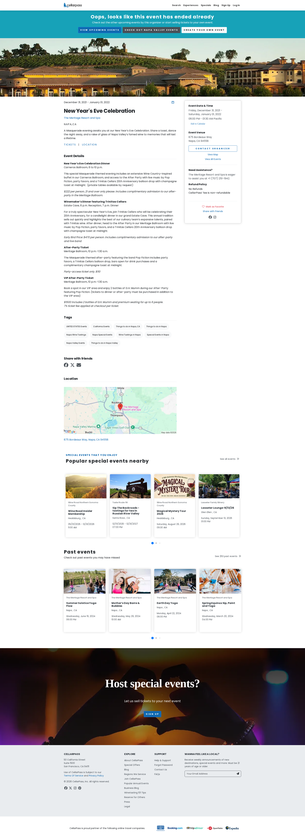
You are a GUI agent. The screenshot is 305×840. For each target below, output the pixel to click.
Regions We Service (135, 774)
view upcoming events (99, 29)
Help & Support (162, 760)
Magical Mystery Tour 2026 (171, 512)
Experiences (190, 5)
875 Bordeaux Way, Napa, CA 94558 (86, 439)
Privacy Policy (96, 775)
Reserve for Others (134, 797)
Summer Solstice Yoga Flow (81, 604)
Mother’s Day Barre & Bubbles (126, 604)
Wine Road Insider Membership (80, 512)
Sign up (152, 714)
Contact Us (160, 769)
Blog (216, 5)
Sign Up (225, 5)
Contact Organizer (213, 148)
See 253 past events (226, 556)
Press (127, 801)
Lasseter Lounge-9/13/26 (217, 508)
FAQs (157, 774)
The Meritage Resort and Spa (82, 118)
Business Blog (131, 788)
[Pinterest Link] (80, 788)
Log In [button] (236, 5)
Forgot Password (163, 765)
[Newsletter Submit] (238, 774)
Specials (206, 5)
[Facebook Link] (66, 366)
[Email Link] (79, 366)
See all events (227, 459)
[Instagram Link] (215, 217)
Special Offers (132, 765)
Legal (127, 806)
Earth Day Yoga (167, 603)
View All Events (213, 159)
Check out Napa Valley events (151, 29)
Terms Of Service (73, 775)
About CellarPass (133, 760)
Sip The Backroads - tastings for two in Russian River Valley (125, 510)
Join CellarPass (132, 778)
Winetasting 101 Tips (135, 792)
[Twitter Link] (72, 366)
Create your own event (204, 29)
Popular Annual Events (136, 783)
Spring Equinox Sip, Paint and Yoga (218, 604)
